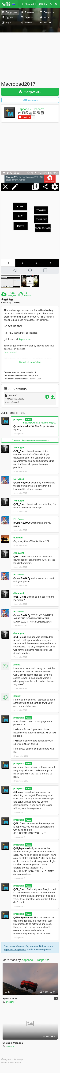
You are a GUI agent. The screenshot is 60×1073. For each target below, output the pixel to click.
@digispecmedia (22, 848)
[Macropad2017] (30, 222)
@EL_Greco (19, 451)
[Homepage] (19, 112)
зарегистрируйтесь (15, 949)
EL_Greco (18, 478)
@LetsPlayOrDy (21, 482)
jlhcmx (17, 664)
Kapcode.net (25, 339)
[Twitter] (26, 112)
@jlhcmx (18, 792)
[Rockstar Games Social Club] (42, 112)
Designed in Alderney (12, 1059)
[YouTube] (30, 112)
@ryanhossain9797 (23, 426)
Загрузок (12, 296)
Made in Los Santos (11, 1062)
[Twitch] (34, 112)
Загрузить (32, 92)
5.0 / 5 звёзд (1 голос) (10, 303)
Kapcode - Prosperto (31, 109)
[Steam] (38, 112)
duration (18, 537)
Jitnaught (18, 447)
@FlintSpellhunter (23, 917)
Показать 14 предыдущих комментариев (30, 440)
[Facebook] (23, 112)
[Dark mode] (51, 4)
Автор (28, 419)
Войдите (44, 946)
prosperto (18, 419)
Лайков (27, 296)
